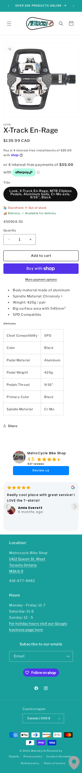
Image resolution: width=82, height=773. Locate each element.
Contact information (59, 756)
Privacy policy (32, 756)
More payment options (41, 279)
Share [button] (13, 426)
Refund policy (30, 763)
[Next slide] (75, 506)
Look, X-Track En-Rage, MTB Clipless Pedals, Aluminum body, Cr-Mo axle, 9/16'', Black (40, 194)
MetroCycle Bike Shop (46, 453)
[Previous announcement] (8, 6)
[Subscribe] (68, 656)
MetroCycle (38, 750)
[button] (9, 24)
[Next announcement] (74, 6)
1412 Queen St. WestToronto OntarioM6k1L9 (27, 565)
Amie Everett (30, 507)
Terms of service (54, 763)
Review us (41, 470)
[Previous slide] (7, 506)
